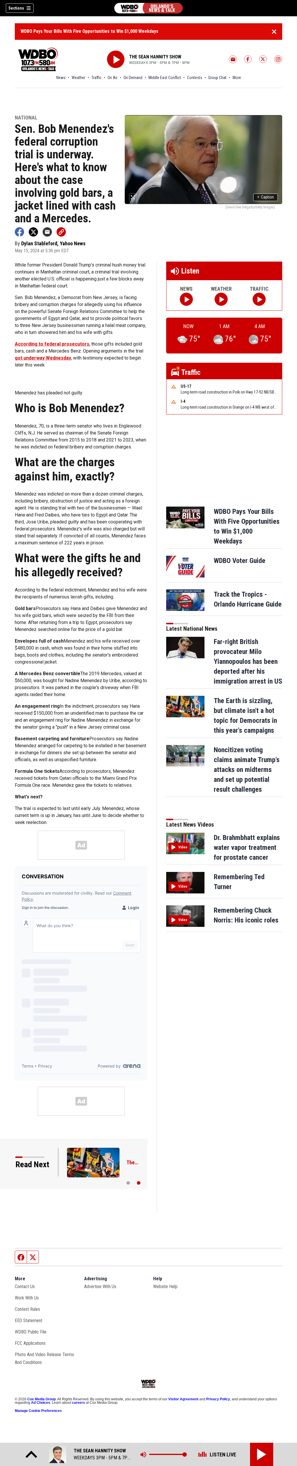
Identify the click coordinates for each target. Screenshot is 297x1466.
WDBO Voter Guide (239, 561)
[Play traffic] (259, 299)
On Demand (133, 77)
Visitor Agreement (183, 1399)
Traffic (96, 77)
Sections (16, 8)
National (26, 118)
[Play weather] (221, 299)
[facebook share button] (19, 232)
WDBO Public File (30, 1332)
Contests (194, 77)
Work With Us (27, 1298)
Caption (265, 197)
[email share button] (47, 232)
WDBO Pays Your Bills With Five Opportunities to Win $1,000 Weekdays (89, 31)
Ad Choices (40, 1403)
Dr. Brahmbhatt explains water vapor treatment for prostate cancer (247, 847)
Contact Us (25, 1286)
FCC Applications (30, 1343)
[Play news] (186, 299)
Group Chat (217, 77)
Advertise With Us (100, 1286)
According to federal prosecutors (52, 344)
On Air (112, 77)
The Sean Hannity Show (155, 57)
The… (132, 1162)
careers (78, 1403)
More (237, 77)
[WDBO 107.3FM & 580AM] (148, 8)
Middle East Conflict (164, 77)
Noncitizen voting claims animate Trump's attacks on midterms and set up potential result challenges (247, 769)
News (61, 77)
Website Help (165, 1286)
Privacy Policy (218, 1399)
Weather (78, 77)
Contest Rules (27, 1309)
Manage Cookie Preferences (38, 1411)
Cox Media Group (41, 1399)
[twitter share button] (33, 232)
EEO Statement (28, 1320)
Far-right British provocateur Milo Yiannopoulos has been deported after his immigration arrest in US (248, 661)
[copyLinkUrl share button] (61, 232)
